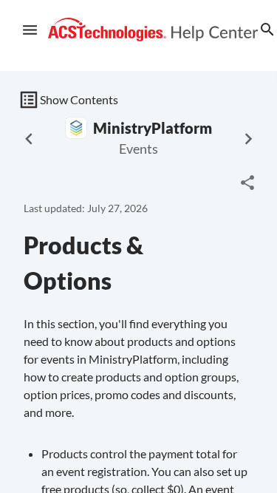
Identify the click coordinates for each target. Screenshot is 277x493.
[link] (153, 30)
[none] (247, 182)
